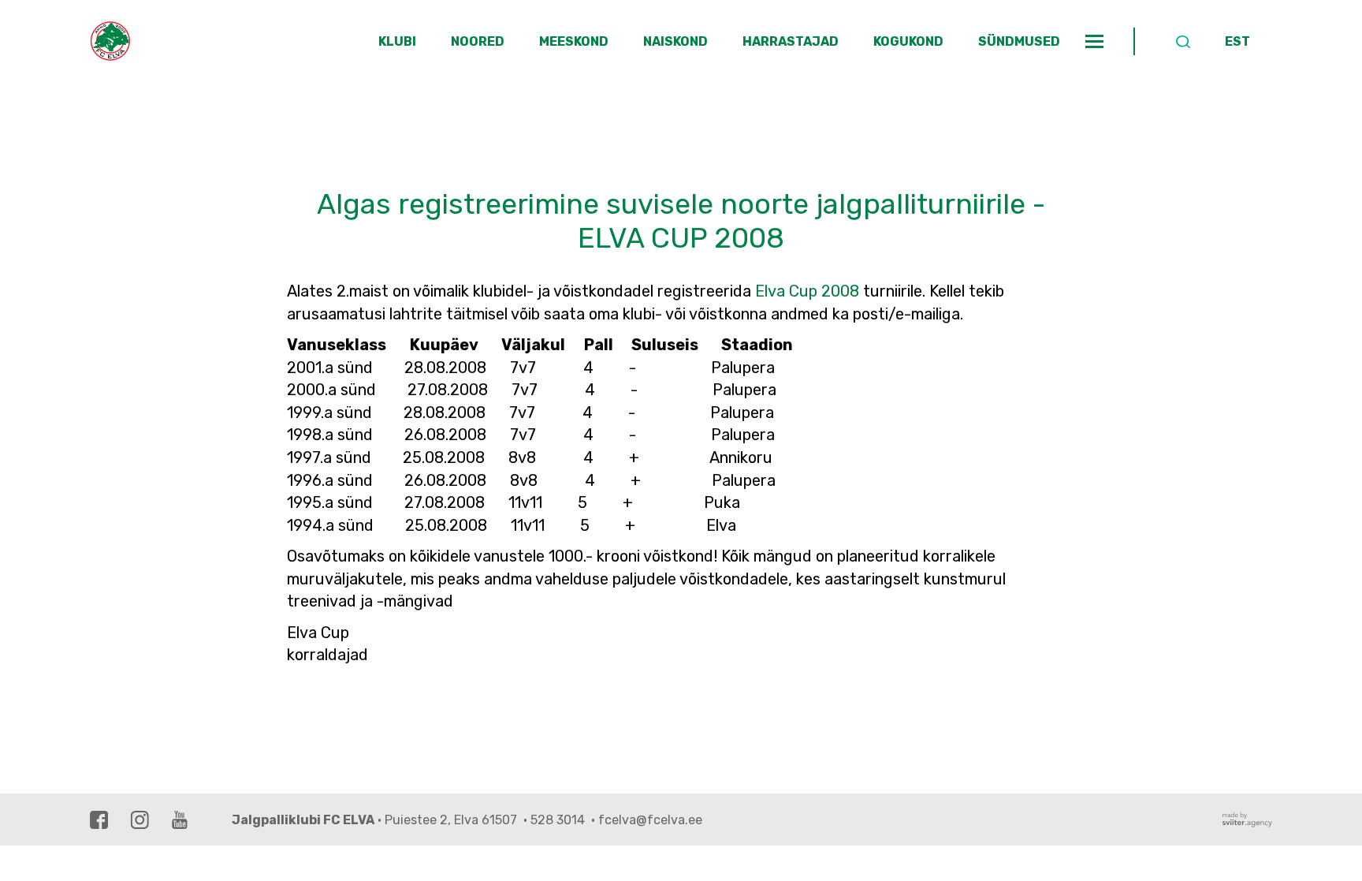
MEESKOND (573, 41)
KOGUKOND (908, 41)
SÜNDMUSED (1019, 41)
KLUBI (397, 41)
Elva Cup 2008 (807, 291)
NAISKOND (675, 41)
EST (1237, 41)
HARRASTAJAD (790, 41)
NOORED (477, 41)
